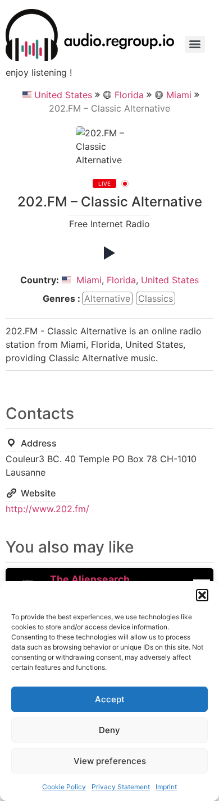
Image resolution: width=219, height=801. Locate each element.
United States (63, 94)
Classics (155, 298)
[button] (202, 595)
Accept (110, 699)
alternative (107, 298)
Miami (178, 94)
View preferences (110, 761)
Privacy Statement (121, 786)
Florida (129, 94)
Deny (109, 730)
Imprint (166, 786)
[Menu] (195, 44)
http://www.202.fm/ (47, 508)
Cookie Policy (64, 786)
